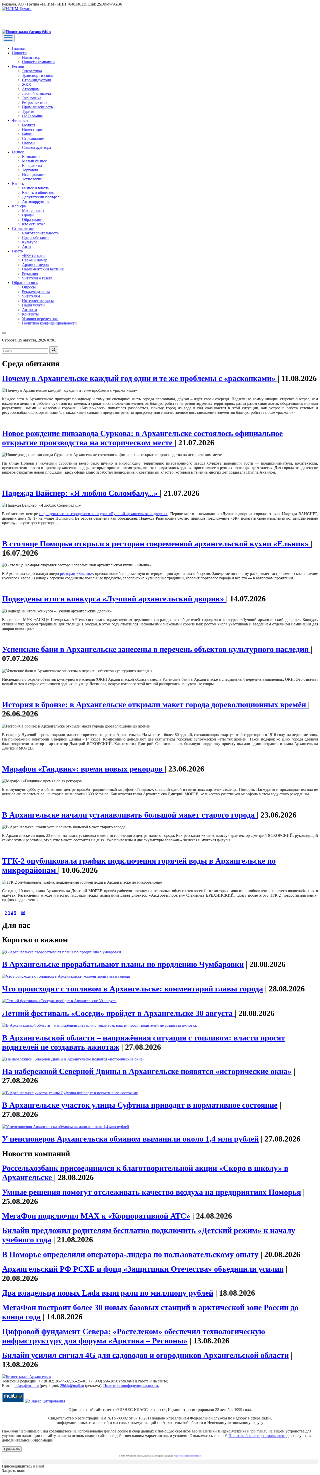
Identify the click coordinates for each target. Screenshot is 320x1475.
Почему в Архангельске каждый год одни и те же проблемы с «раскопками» (140, 378)
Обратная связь (25, 282)
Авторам (29, 309)
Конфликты (32, 165)
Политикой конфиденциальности (257, 1435)
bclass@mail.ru (26, 1385)
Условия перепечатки (40, 318)
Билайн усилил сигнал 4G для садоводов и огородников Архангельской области (145, 1355)
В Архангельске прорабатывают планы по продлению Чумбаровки (123, 964)
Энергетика (32, 71)
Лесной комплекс (37, 93)
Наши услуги (33, 305)
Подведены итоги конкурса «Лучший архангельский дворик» (114, 598)
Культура (29, 242)
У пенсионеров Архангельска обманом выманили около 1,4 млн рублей (130, 1138)
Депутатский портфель (41, 197)
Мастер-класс (33, 210)
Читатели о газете (37, 278)
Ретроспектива (34, 102)
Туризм (28, 111)
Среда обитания (35, 237)
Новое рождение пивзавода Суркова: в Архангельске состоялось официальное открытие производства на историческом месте (142, 438)
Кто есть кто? (33, 224)
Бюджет (28, 125)
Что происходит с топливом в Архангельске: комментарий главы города (132, 988)
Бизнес (18, 152)
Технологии (32, 179)
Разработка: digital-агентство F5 (188, 1456)
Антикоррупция (36, 201)
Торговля (30, 170)
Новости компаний (38, 62)
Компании (31, 156)
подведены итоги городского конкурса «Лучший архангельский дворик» (103, 514)
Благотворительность (40, 233)
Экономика (31, 98)
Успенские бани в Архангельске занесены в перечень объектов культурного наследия (156, 649)
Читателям (31, 296)
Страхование (33, 138)
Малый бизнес (34, 161)
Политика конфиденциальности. (131, 1385)
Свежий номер (34, 260)
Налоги (28, 143)
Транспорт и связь (37, 75)
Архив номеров (35, 264)
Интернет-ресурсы (38, 300)
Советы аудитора (36, 147)
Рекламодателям (36, 291)
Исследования (34, 174)
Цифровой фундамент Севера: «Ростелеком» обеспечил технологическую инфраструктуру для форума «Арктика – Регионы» (133, 1336)
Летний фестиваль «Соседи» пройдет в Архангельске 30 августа (118, 1013)
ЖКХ (26, 84)
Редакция (30, 273)
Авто (26, 246)
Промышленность (37, 107)
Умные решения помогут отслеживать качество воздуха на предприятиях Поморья (151, 1192)
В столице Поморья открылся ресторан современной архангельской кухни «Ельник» (156, 543)
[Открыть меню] (8, 38)
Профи (28, 215)
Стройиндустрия (36, 80)
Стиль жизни (23, 228)
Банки (27, 134)
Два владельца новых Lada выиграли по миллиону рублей (107, 1292)
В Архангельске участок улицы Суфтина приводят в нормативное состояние (140, 1105)
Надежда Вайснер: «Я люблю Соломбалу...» (81, 493)
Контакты (30, 314)
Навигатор (31, 57)
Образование (33, 219)
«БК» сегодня (33, 255)
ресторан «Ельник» (76, 573)
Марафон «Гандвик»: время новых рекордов (83, 768)
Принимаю (12, 1449)
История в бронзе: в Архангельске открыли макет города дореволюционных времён (155, 704)
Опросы (29, 287)
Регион (18, 66)
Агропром (31, 89)
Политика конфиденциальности (49, 323)
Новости (19, 53)
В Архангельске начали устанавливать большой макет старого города (129, 814)
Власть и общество (38, 192)
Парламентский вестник (43, 269)
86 (23, 913)
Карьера (19, 206)
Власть (18, 183)
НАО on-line (32, 116)
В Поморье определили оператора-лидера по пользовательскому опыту (130, 1254)
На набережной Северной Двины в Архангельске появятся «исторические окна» (147, 1071)
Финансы (20, 120)
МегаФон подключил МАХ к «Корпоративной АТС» (96, 1215)
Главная (19, 48)
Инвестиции (33, 129)
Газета (17, 251)
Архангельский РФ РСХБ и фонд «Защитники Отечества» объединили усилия (143, 1268)
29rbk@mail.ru (72, 1385)
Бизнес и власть (35, 188)
